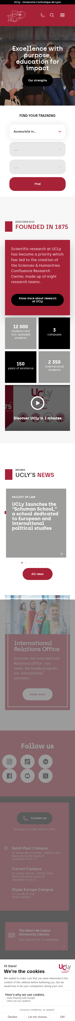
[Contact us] (43, 15)
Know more (37, 694)
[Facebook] (9, 776)
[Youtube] (27, 776)
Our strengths (37, 80)
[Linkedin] (45, 762)
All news (37, 574)
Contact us (38, 818)
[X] (45, 776)
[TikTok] (27, 762)
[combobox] (37, 131)
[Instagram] (9, 762)
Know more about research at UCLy (37, 299)
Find (38, 184)
